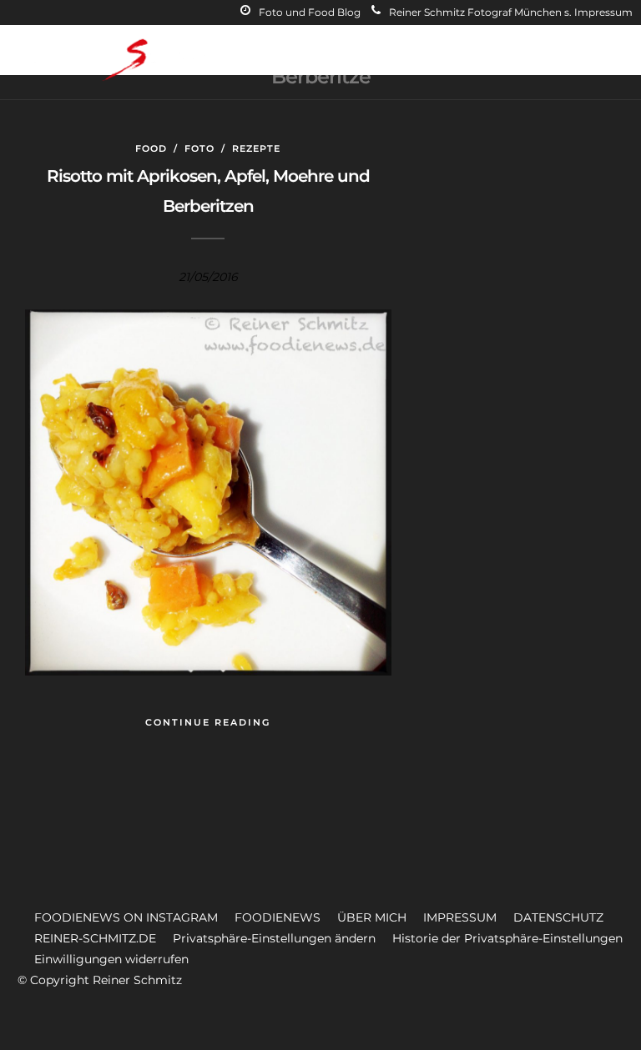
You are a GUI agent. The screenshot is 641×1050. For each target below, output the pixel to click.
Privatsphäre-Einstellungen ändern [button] (274, 938)
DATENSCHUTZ (558, 917)
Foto (199, 148)
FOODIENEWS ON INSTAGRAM (126, 917)
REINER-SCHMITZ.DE (95, 938)
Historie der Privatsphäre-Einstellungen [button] (507, 938)
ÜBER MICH (371, 917)
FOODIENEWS (277, 917)
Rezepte (256, 148)
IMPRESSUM (460, 917)
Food (151, 148)
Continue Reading (207, 722)
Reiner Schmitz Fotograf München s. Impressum (511, 12)
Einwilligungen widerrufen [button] (111, 959)
